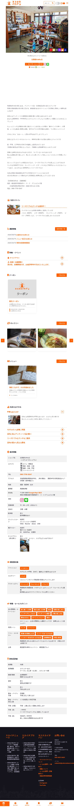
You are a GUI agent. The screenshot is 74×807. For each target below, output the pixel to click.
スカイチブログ (28, 736)
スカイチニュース (12, 736)
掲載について (44, 769)
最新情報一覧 (61, 229)
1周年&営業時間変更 (23, 243)
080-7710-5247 (26, 474)
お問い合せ (60, 735)
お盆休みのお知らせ (22, 235)
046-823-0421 (60, 757)
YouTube (43, 785)
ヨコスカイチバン (44, 736)
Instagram (43, 783)
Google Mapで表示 (35, 493)
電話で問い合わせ (33, 64)
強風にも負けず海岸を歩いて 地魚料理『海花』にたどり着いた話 (29, 759)
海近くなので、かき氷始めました (21, 387)
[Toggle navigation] (67, 3)
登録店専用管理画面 (46, 776)
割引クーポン (14, 301)
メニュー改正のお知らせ (24, 239)
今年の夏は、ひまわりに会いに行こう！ (29, 768)
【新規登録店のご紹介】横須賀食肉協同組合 (13, 757)
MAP (41, 64)
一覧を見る (61, 275)
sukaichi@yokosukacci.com (64, 763)
